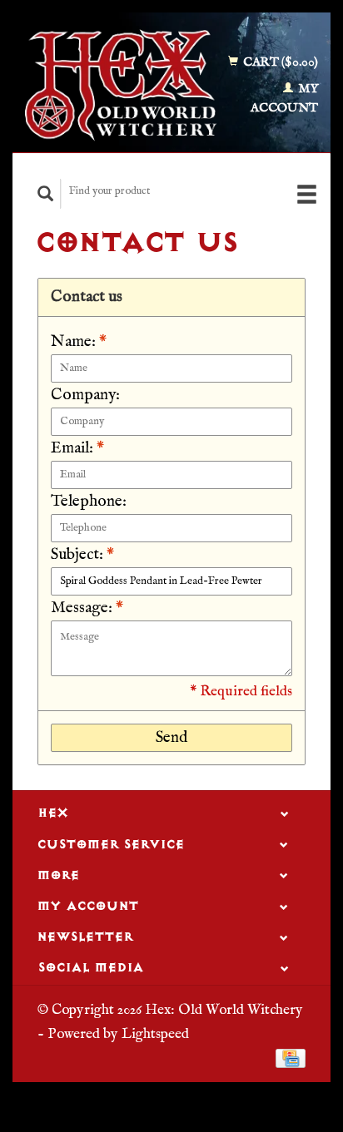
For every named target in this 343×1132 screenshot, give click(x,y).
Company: (85, 395)
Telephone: (89, 502)
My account (284, 98)
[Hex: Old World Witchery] (120, 85)
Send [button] (171, 738)
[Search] (46, 193)
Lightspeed (155, 1034)
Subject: (82, 555)
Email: (77, 448)
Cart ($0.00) (279, 62)
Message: (87, 608)
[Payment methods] (291, 1058)
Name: (79, 342)
